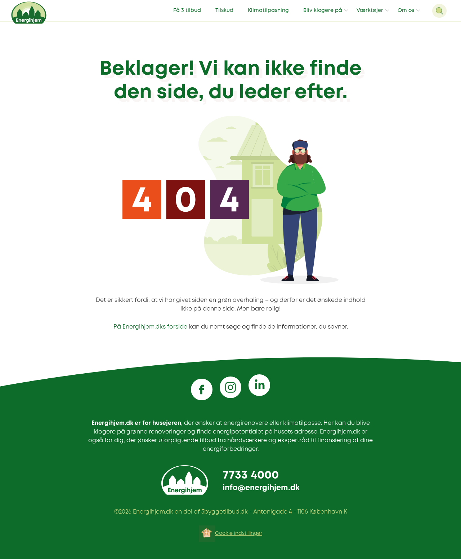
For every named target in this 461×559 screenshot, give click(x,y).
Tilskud (224, 10)
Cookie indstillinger (238, 533)
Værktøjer (370, 10)
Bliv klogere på (322, 10)
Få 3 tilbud (187, 10)
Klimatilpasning (268, 10)
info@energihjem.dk (261, 488)
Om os (406, 10)
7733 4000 (251, 475)
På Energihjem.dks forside (150, 327)
